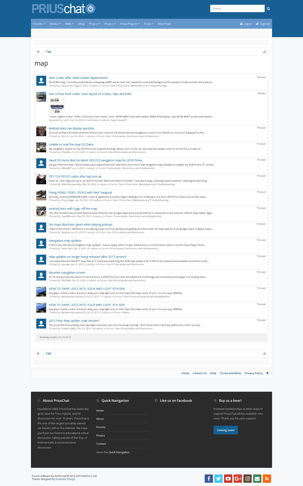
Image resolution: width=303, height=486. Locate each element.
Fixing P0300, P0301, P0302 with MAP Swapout (80, 192)
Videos (125, 312)
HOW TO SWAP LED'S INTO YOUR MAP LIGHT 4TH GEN (87, 289)
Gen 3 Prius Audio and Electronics (125, 232)
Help (213, 373)
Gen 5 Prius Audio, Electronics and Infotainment (132, 136)
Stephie (65, 232)
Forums (38, 24)
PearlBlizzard (68, 216)
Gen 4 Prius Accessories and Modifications (146, 296)
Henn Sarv (67, 248)
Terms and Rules (230, 373)
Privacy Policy (254, 373)
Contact (101, 444)
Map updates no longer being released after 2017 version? (88, 257)
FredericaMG (68, 328)
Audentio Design (65, 479)
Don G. (65, 136)
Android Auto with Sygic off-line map (73, 208)
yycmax (65, 264)
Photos (100, 435)
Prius (147, 24)
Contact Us (200, 373)
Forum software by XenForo (64, 476)
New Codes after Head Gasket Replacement (78, 78)
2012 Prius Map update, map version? (74, 321)
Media (54, 24)
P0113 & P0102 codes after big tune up (75, 176)
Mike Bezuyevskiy (71, 184)
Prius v (93, 24)
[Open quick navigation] (264, 52)
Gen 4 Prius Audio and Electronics (127, 152)
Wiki (68, 24)
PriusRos (66, 152)
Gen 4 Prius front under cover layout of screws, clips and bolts (90, 94)
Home (185, 373)
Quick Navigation (119, 452)
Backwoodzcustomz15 (73, 296)
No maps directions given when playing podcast (81, 224)
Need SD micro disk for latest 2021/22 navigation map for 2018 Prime (95, 160)
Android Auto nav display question (71, 128)
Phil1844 (65, 280)
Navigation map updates (65, 240)
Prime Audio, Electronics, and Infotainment (131, 168)
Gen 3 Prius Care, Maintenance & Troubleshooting (138, 85)
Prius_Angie (67, 200)
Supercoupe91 (119, 120)
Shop (81, 24)
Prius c (109, 24)
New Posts (164, 24)
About (100, 419)
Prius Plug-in (128, 24)
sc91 (66, 120)
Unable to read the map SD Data (71, 144)
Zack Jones (67, 85)
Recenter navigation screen (67, 272)
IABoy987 (66, 168)
